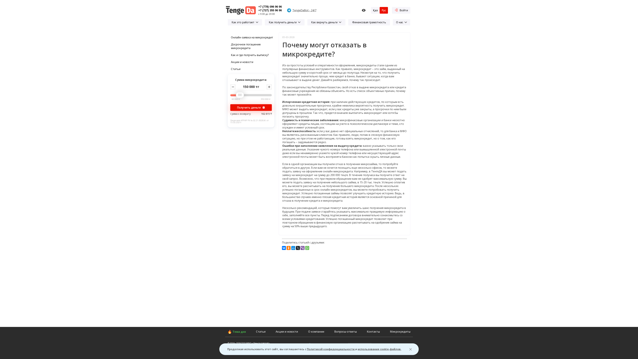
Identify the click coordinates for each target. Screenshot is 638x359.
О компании (316, 331)
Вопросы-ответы (345, 331)
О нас (399, 22)
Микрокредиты (400, 331)
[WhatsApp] (307, 248)
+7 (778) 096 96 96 (270, 6)
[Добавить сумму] (269, 87)
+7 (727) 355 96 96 (270, 10)
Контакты (373, 331)
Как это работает (243, 22)
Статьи (235, 69)
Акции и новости (242, 62)
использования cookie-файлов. (379, 349)
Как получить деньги (283, 22)
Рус (384, 10)
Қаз (375, 10)
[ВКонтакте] (284, 248)
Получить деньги (249, 107)
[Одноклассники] (289, 248)
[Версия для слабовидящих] (363, 10)
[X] (298, 248)
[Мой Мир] (293, 248)
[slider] (241, 95)
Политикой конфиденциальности (331, 349)
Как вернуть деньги (324, 22)
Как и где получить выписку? (250, 55)
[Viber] (303, 248)
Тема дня (239, 332)
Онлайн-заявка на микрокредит (252, 37)
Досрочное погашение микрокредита (246, 46)
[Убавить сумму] (233, 87)
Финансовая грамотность (369, 22)
